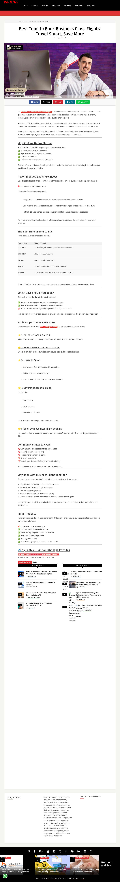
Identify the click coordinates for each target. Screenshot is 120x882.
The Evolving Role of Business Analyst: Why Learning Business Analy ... (52, 871)
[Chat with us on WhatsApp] (5, 876)
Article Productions (76, 878)
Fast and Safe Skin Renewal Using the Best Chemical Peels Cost (87, 871)
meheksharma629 (34, 597)
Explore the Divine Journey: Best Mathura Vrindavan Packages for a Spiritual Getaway (88, 595)
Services (45, 5)
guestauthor (63, 38)
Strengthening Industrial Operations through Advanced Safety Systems (16, 871)
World (26, 5)
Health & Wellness (82, 858)
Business (35, 5)
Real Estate (79, 5)
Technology (56, 5)
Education (91, 5)
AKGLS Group (50, 878)
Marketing (67, 5)
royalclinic (31, 608)
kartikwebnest (32, 587)
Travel (35, 562)
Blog (7, 858)
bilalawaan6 (32, 576)
